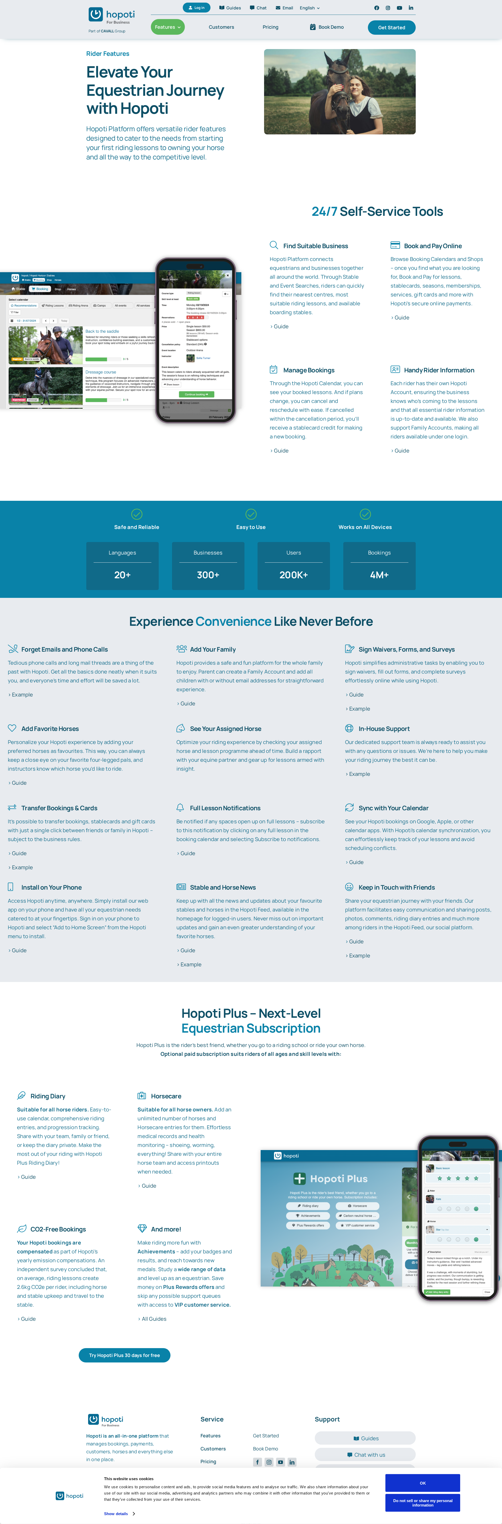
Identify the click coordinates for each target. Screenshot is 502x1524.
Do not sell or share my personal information (423, 1502)
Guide (281, 326)
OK (423, 1483)
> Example (20, 694)
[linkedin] (292, 1462)
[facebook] (257, 1462)
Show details (116, 1513)
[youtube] (280, 1462)
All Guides (154, 1318)
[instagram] (269, 1462)
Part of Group (107, 30)
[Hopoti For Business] (112, 7)
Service (212, 1419)
